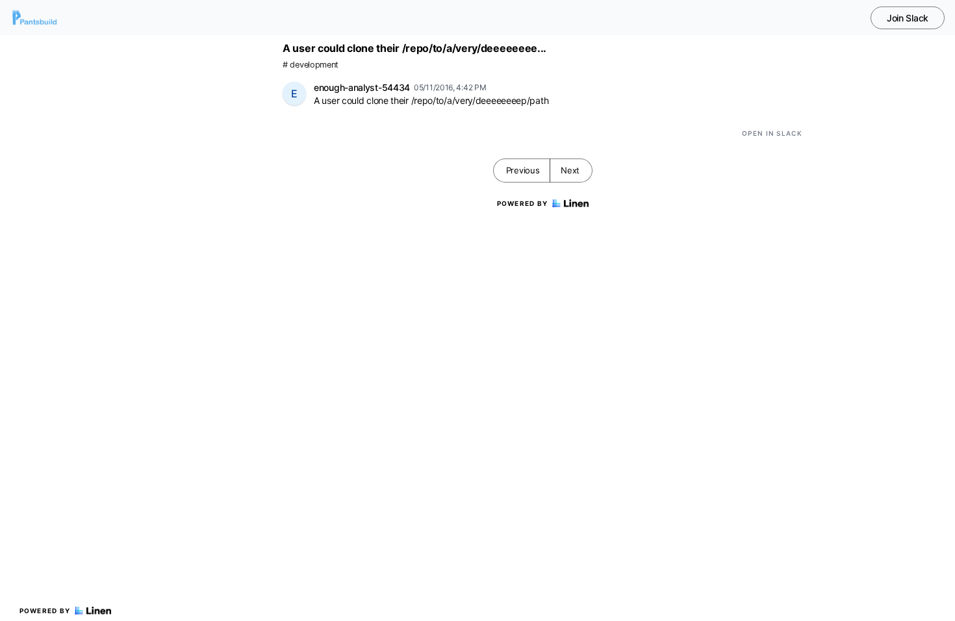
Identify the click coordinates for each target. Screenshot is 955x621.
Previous (523, 170)
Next (570, 170)
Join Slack (907, 17)
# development (310, 65)
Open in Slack (772, 133)
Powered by (45, 611)
